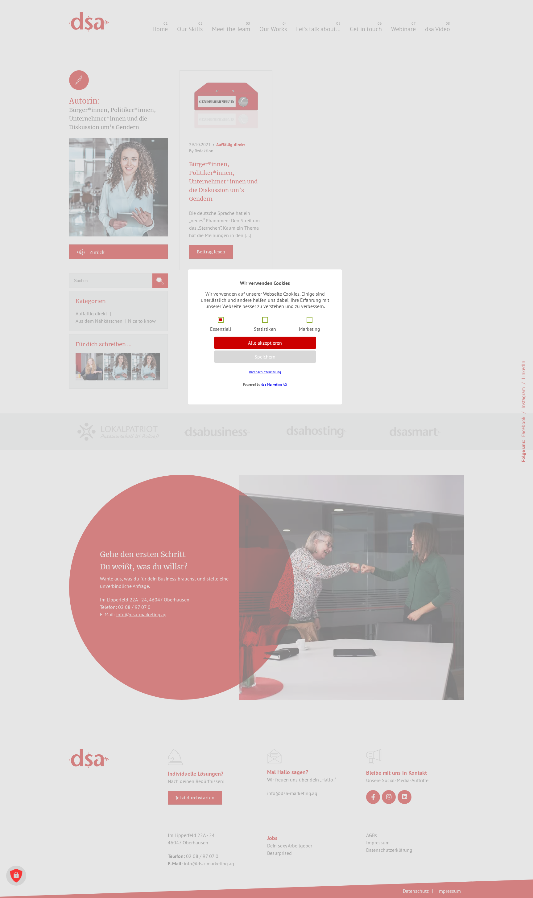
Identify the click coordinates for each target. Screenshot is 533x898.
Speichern (264, 357)
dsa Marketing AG (274, 384)
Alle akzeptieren (265, 343)
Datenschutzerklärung (265, 372)
